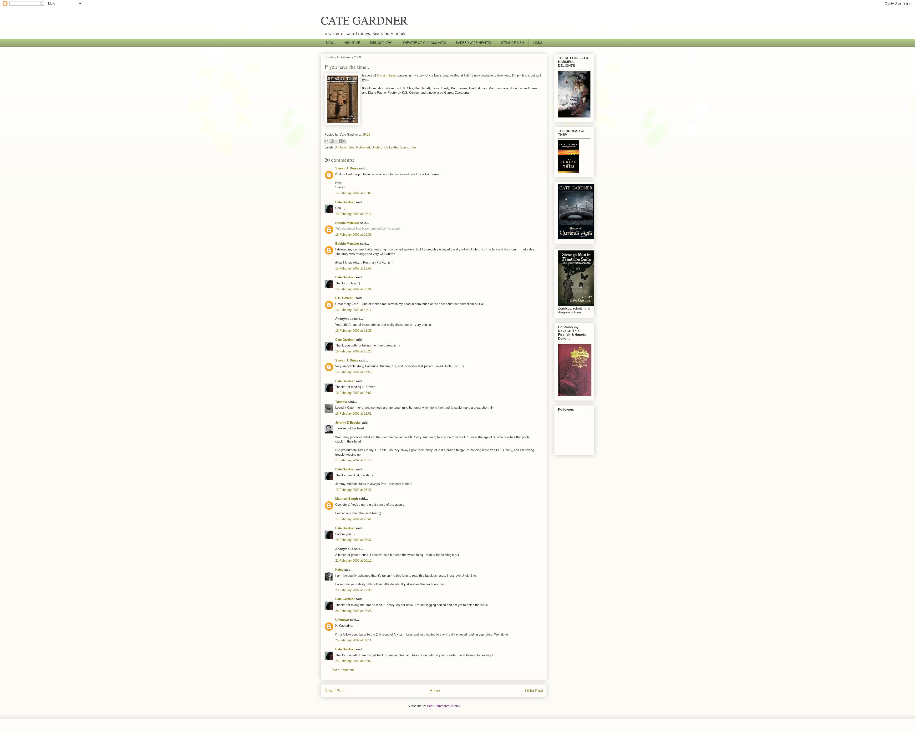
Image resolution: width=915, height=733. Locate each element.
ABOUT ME (352, 43)
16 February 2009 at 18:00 (353, 393)
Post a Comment (342, 670)
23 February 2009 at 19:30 (353, 590)
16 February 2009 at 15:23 (353, 351)
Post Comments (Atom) (443, 706)
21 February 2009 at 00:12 (353, 560)
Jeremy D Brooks (348, 422)
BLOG (330, 43)
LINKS (537, 43)
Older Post (534, 691)
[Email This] (326, 141)
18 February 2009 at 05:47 (353, 540)
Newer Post (334, 691)
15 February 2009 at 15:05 (353, 193)
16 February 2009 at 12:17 (353, 310)
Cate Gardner (345, 202)
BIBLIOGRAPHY (381, 43)
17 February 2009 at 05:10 (353, 460)
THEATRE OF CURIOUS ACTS (424, 43)
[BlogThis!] (331, 141)
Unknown (342, 619)
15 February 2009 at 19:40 (353, 268)
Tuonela (341, 402)
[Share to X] (335, 141)
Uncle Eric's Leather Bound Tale (394, 147)
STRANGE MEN (512, 43)
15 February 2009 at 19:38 (353, 234)
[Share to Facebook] (340, 141)
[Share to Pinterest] (344, 141)
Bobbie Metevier (347, 223)
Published (363, 147)
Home (435, 691)
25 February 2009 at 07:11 (353, 640)
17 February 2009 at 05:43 (353, 490)
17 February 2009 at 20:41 (353, 519)
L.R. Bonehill (345, 298)
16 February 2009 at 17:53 (353, 372)
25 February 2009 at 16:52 (353, 661)
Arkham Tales (386, 75)
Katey (339, 569)
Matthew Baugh (346, 498)
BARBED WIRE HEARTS (473, 43)
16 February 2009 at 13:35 (353, 330)
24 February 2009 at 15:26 (353, 611)
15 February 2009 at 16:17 (353, 214)
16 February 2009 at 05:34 (353, 289)
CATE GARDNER (364, 20)
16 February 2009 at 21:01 (353, 413)
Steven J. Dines (346, 168)
